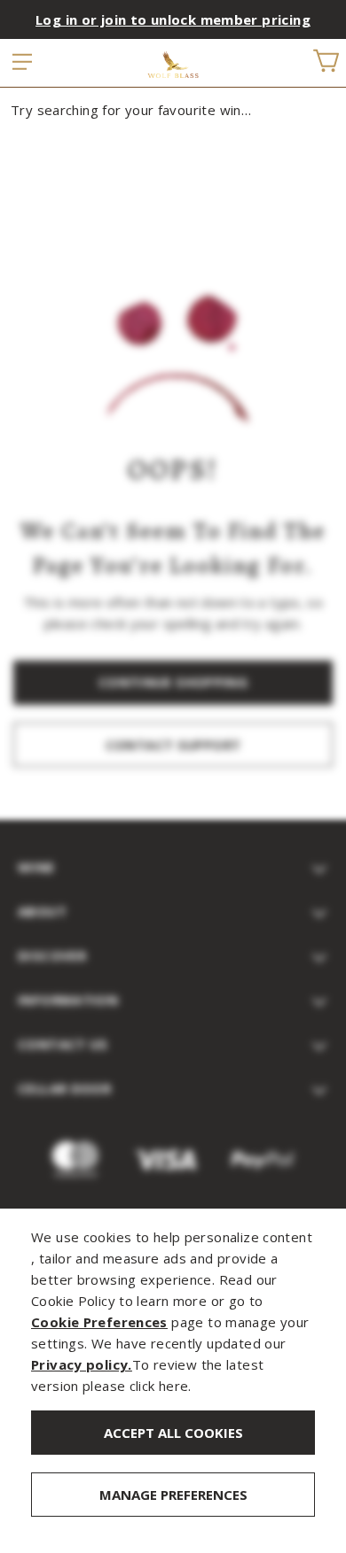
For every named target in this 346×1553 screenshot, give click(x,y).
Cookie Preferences (99, 1322)
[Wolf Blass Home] (173, 64)
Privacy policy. (81, 1364)
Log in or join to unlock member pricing (173, 19)
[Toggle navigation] (23, 63)
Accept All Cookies (173, 1432)
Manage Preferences (173, 1494)
